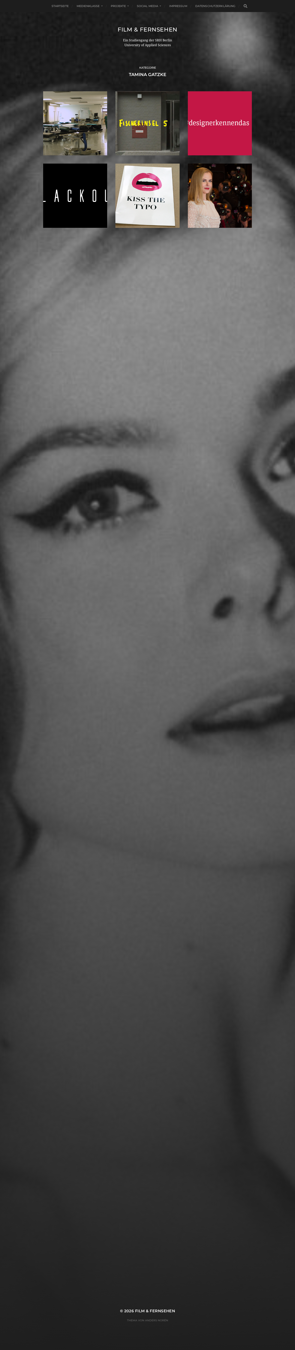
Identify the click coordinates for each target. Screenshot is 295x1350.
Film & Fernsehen (147, 29)
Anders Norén (156, 1320)
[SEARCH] (245, 6)
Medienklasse (88, 6)
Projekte (118, 6)
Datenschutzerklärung (215, 6)
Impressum (178, 6)
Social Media (147, 6)
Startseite (60, 6)
